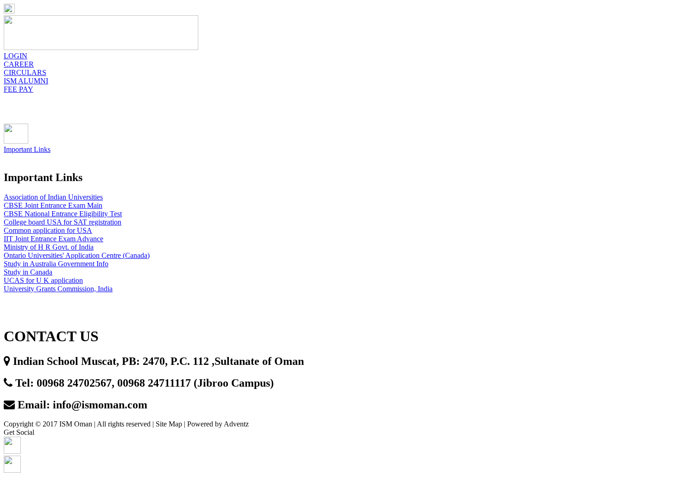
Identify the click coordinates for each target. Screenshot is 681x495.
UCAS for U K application (43, 280)
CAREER (19, 64)
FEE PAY (18, 89)
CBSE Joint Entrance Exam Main (53, 205)
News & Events (193, 112)
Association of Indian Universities (53, 197)
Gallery (318, 112)
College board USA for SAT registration (62, 222)
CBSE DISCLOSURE (536, 112)
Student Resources (392, 112)
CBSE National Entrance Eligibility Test (63, 214)
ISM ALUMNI (26, 81)
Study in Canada (28, 272)
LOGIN (15, 56)
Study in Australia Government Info (56, 264)
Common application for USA (48, 230)
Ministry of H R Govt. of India (49, 247)
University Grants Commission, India (58, 289)
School (129, 112)
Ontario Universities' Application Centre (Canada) (77, 255)
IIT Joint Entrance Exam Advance (53, 239)
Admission (261, 112)
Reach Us (467, 112)
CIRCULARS (25, 72)
